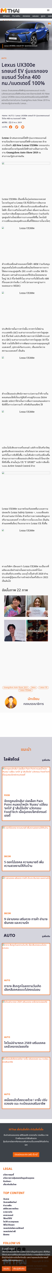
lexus (33, 687)
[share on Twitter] (17, 127)
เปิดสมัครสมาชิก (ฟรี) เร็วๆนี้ (26, 1154)
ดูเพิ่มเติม (46, 760)
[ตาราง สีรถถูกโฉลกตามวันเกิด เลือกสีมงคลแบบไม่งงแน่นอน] (26, 960)
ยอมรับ (6, 1268)
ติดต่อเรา (7, 1181)
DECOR (7, 856)
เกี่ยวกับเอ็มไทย (9, 1184)
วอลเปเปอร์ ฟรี (9, 1231)
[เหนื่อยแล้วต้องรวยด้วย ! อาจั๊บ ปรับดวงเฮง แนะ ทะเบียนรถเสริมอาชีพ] (26, 1074)
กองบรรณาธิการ (33, 704)
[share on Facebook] (11, 127)
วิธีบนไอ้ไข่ (7, 1218)
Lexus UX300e (25, 690)
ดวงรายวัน (7, 1211)
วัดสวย (6, 1199)
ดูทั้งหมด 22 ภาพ (37, 630)
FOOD (7, 795)
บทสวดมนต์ (8, 1215)
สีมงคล (6, 1234)
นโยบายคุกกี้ (8, 1174)
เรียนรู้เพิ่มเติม (19, 1268)
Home (4, 115)
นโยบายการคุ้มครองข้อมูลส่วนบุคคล (18, 1178)
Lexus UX (43, 687)
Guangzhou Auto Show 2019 (16, 687)
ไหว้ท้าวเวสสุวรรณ (11, 1221)
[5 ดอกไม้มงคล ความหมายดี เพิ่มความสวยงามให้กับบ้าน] (26, 839)
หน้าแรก (6, 16)
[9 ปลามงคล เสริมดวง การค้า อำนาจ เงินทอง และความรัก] (26, 893)
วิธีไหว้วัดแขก (9, 1224)
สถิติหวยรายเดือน (10, 1208)
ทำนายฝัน (16, 16)
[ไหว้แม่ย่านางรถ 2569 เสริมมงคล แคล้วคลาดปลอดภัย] (26, 1017)
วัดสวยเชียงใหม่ (10, 1202)
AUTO (4, 58)
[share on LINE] (22, 127)
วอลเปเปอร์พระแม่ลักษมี (13, 1228)
